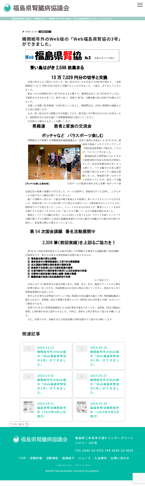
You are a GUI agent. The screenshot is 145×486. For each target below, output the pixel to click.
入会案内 (100, 458)
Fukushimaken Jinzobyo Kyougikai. (77, 470)
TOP (22, 458)
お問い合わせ (120, 458)
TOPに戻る (17, 424)
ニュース (85, 458)
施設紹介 (68, 458)
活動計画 (36, 458)
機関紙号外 (45, 32)
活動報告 (52, 458)
